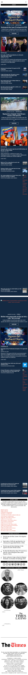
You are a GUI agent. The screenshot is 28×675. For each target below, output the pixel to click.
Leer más (14, 33)
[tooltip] (4, 564)
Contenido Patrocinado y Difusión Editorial (10, 515)
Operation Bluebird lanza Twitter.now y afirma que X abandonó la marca (11, 364)
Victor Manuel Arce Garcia (10, 178)
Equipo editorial (4, 511)
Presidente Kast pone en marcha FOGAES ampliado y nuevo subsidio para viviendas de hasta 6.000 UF (11, 491)
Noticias (18, 25)
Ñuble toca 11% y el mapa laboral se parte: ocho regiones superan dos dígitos (10, 163)
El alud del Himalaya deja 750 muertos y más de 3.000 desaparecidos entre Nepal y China (10, 75)
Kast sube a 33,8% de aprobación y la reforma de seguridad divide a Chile (12, 55)
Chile (18, 314)
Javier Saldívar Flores (9, 171)
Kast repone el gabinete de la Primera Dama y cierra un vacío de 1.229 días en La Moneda (11, 176)
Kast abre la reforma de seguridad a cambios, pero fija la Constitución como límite (11, 87)
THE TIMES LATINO (7, 70)
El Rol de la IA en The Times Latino (9, 524)
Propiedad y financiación (6, 512)
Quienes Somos (4, 509)
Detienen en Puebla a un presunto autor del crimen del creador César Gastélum (10, 169)
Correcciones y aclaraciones (7, 516)
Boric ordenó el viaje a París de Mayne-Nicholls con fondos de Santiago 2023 (10, 81)
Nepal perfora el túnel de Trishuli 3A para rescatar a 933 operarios (14, 114)
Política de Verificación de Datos (8, 528)
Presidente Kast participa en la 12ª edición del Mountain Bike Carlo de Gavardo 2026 (10, 484)
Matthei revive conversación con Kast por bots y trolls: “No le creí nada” (14, 317)
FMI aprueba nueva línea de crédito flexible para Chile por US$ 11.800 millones (11, 289)
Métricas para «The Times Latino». (9, 520)
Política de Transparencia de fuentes (9, 525)
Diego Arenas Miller (8, 372)
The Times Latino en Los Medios (8, 530)
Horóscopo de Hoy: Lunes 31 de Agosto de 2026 (14, 27)
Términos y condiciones (6, 513)
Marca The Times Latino (6, 526)
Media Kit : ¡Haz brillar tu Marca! (8, 517)
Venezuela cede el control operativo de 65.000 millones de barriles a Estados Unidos (14, 149)
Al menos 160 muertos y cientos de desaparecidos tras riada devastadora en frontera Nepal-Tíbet (10, 370)
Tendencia (4, 346)
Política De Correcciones (6, 518)
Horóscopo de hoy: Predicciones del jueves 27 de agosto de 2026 (14, 349)
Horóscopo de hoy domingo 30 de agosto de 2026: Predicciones (10, 69)
